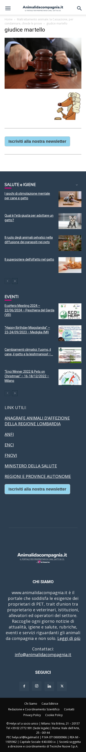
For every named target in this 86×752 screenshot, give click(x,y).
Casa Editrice (50, 704)
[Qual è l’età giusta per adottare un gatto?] (69, 221)
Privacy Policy (32, 715)
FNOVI (11, 455)
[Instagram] (36, 686)
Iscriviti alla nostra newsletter (37, 141)
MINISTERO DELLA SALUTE (31, 466)
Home (9, 19)
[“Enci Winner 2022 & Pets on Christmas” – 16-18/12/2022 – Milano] (69, 377)
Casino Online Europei (26, 502)
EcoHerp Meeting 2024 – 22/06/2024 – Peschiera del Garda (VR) (29, 310)
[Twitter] (62, 686)
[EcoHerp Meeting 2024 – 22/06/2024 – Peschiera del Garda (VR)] (69, 311)
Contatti (69, 709)
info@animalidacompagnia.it (43, 654)
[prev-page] (7, 281)
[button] (7, 8)
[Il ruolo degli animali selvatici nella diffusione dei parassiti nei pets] (69, 243)
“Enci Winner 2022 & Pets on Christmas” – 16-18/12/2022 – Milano (27, 376)
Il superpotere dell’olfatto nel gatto (29, 259)
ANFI (9, 434)
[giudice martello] (43, 87)
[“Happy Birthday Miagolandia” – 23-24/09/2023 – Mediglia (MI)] (69, 333)
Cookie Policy (54, 715)
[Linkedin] (49, 686)
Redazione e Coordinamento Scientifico (34, 709)
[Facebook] (24, 686)
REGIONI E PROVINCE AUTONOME (38, 476)
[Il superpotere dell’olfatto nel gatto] (69, 265)
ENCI (9, 444)
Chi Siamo (30, 704)
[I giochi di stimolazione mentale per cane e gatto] (69, 199)
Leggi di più (68, 638)
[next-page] (15, 281)
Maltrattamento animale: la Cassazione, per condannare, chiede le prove (39, 21)
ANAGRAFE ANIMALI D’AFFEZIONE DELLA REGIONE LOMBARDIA (37, 420)
